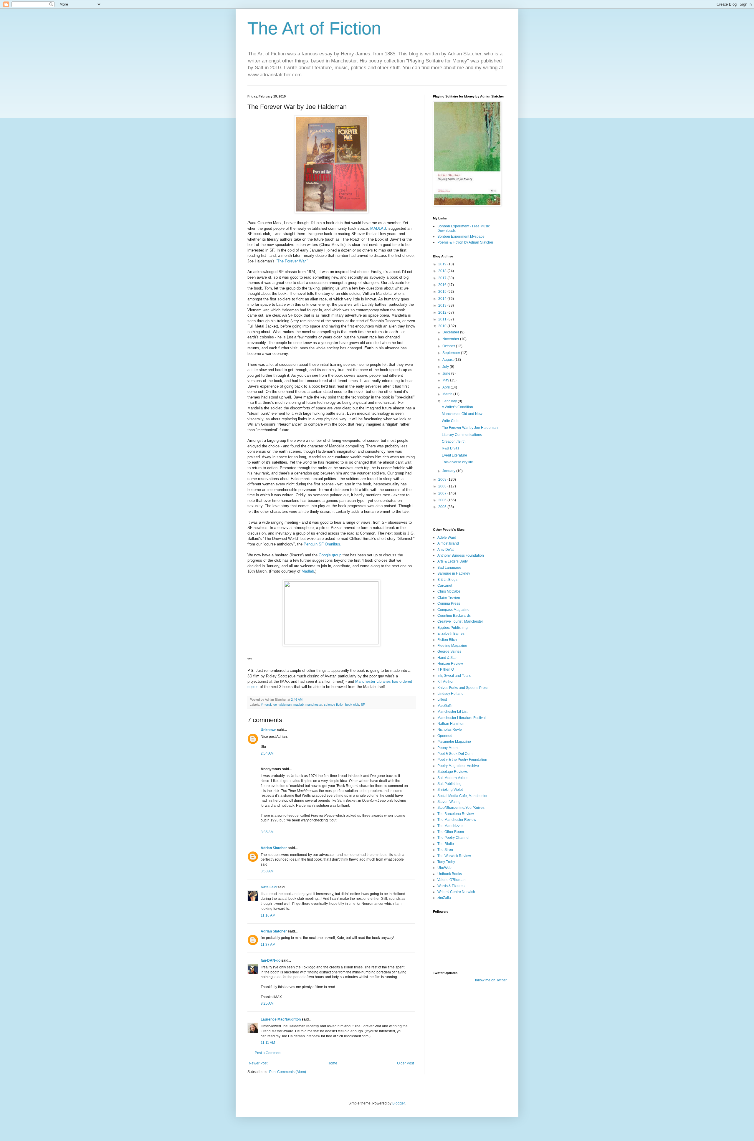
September (451, 353)
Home (332, 1063)
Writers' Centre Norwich (456, 892)
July (446, 367)
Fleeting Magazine (452, 646)
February (450, 401)
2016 (442, 285)
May (446, 380)
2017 (442, 278)
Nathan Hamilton (450, 724)
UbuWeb (444, 868)
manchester (313, 704)
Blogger (398, 1103)
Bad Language (449, 567)
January (449, 471)
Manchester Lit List (452, 712)
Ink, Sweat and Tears (454, 676)
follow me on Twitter (491, 980)
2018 (442, 271)
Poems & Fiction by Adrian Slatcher (465, 242)
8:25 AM (267, 1003)
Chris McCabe (448, 591)
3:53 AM (267, 871)
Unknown (268, 730)
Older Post (405, 1063)
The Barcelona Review (455, 814)
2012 (442, 312)
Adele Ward (446, 537)
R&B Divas (450, 448)
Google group (331, 555)
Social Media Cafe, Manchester (462, 796)
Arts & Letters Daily (452, 561)
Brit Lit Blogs (447, 580)
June (446, 373)
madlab (298, 704)
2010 (442, 326)
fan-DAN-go (270, 960)
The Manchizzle (450, 826)
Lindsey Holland (450, 694)
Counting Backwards (454, 616)
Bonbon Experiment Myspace (461, 236)
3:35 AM (267, 832)
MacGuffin (445, 706)
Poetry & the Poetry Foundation (462, 760)
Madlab (308, 571)
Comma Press (448, 603)
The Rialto (445, 844)
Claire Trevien (448, 598)
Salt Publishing (449, 784)
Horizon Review (450, 664)
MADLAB (378, 228)
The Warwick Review (454, 856)
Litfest (442, 699)
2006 (442, 500)
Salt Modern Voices (452, 778)
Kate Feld (269, 887)
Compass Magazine (453, 610)
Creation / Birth (454, 441)
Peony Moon (447, 748)
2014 (442, 299)
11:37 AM (268, 944)
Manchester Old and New (462, 414)
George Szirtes (449, 651)
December (451, 332)
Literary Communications (462, 435)
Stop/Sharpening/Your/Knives (461, 808)
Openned (444, 736)
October (449, 346)
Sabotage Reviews (452, 772)
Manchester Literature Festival (461, 718)
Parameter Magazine (454, 742)
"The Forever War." (292, 261)
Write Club (450, 421)
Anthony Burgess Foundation (460, 555)
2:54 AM (267, 753)
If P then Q (445, 669)
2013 (442, 305)
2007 (442, 493)
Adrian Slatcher (274, 848)
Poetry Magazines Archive (458, 766)
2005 (442, 507)
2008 (442, 486)
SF (363, 704)
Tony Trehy (446, 862)
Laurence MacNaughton (281, 1019)
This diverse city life (457, 462)
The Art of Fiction (314, 28)
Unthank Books (449, 874)
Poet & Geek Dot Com (454, 754)
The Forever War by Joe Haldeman (470, 428)
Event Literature (454, 455)
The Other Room (450, 832)
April (446, 387)
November (451, 339)
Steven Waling (449, 802)
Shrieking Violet (450, 790)
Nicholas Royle (449, 729)
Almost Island (448, 543)
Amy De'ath (446, 550)
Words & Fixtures (450, 886)
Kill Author (445, 681)
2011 (442, 319)
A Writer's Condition (457, 407)
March (447, 394)
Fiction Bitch (447, 640)
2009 (442, 479)
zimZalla (444, 898)
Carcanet (444, 585)
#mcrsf (266, 704)
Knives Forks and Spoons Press (462, 688)
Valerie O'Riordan (451, 880)
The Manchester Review (456, 820)
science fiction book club (341, 704)
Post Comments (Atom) (287, 1072)
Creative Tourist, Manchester (460, 621)
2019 (442, 264)
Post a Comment (268, 1053)
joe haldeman (282, 704)
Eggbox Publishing (452, 628)
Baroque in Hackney (453, 573)
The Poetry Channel (453, 838)
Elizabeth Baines (450, 633)
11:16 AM (268, 915)
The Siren (445, 850)
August (448, 360)
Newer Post (258, 1063)
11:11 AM (268, 1043)
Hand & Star (447, 658)
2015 (442, 292)
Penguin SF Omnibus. (323, 544)
